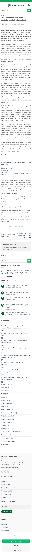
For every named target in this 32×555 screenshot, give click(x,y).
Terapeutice (4, 527)
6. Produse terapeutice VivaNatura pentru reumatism (13, 363)
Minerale (3, 406)
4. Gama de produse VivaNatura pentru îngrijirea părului (15, 349)
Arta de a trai (5, 384)
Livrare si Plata (5, 484)
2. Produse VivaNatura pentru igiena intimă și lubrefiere (14, 334)
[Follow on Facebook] (2, 471)
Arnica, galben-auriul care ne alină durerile (17, 292)
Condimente (4, 400)
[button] (2, 5)
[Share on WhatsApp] (10, 226)
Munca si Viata (5, 409)
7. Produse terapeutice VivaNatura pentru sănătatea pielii (13, 371)
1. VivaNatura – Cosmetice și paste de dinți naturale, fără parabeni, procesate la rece (13, 327)
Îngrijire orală (5, 530)
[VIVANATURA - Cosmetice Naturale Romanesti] (16, 5)
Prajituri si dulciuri (6, 416)
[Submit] (29, 10)
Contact (3, 497)
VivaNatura (4, 444)
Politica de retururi (6, 494)
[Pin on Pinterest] (22, 226)
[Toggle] (30, 488)
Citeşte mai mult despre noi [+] (10, 467)
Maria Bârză (20, 24)
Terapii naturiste (6, 438)
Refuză (16, 546)
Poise (7, 155)
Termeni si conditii (6, 491)
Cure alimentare (6, 403)
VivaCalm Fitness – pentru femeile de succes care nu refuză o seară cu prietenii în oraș (17, 314)
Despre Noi (4, 481)
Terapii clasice (5, 435)
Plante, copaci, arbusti (7, 413)
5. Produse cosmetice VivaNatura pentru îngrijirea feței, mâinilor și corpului (15, 356)
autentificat (14, 247)
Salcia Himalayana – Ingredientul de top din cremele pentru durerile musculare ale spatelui (17, 306)
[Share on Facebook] (13, 226)
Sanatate (3, 425)
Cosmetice (4, 524)
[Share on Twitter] (16, 226)
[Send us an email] (8, 471)
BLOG (2, 15)
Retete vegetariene (6, 422)
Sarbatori (4, 428)
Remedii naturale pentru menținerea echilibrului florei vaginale (24, 235)
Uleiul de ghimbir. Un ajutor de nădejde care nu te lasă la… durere (16, 286)
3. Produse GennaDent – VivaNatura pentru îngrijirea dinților (14, 341)
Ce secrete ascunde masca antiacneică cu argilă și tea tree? (17, 298)
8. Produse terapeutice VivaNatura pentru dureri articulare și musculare (15, 378)
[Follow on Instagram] (5, 471)
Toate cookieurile (16, 541)
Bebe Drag (4, 387)
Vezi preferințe (16, 550)
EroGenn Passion (6, 162)
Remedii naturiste (6, 419)
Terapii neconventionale (8, 441)
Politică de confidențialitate (9, 488)
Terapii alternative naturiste (9, 431)
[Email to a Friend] (19, 226)
